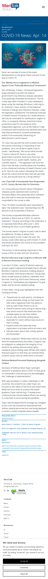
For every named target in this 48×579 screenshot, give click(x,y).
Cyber (6, 537)
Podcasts (7, 515)
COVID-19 (5, 455)
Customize (24, 567)
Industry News (7, 419)
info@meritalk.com (11, 486)
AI (4, 530)
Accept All (24, 561)
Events (6, 507)
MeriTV (6, 518)
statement (6, 221)
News (6, 503)
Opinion (7, 511)
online (11, 253)
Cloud (6, 533)
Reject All (24, 574)
